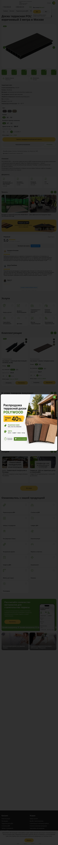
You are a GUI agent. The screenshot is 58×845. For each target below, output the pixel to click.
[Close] (54, 397)
